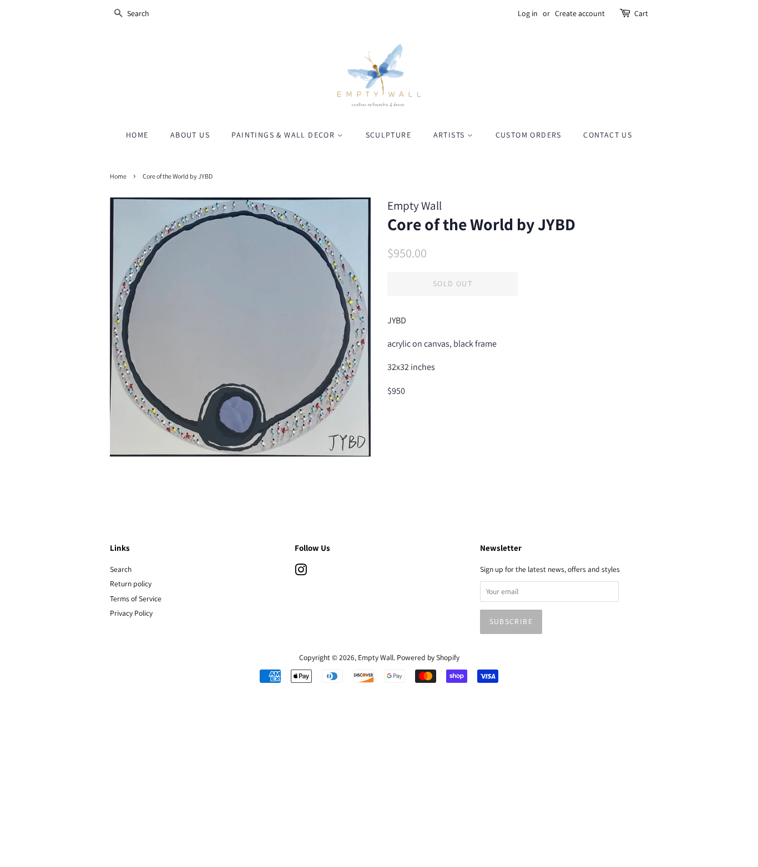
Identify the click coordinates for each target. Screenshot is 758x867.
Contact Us (607, 135)
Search (121, 569)
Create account (580, 13)
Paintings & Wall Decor (284, 135)
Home (137, 135)
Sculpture (389, 135)
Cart (641, 13)
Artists (450, 135)
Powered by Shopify (428, 657)
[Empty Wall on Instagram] (301, 572)
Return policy (130, 584)
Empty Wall (375, 657)
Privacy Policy (131, 613)
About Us (190, 135)
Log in (528, 13)
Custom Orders (529, 135)
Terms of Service (135, 599)
